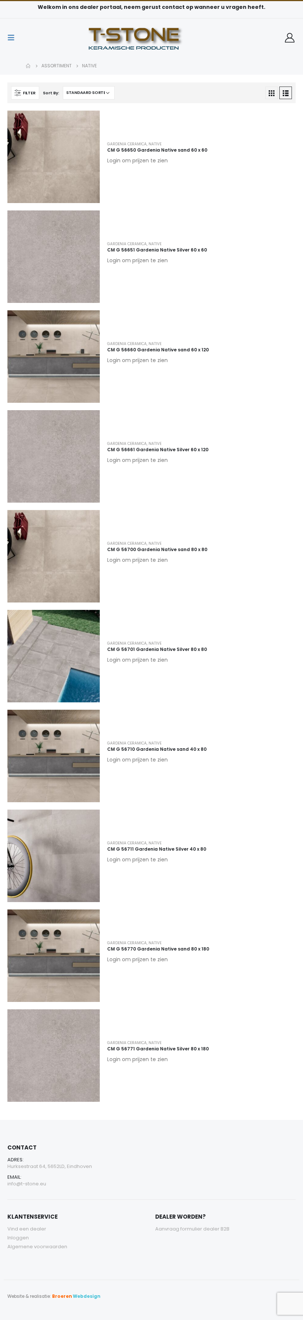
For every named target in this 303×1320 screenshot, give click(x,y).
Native (155, 144)
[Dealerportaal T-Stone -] (151, 38)
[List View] (285, 93)
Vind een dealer (26, 1228)
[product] (53, 157)
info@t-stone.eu (26, 1183)
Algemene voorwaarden (37, 1246)
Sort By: (51, 93)
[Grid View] (271, 93)
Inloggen (18, 1237)
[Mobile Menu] (13, 37)
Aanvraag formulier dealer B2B (192, 1228)
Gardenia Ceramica (127, 144)
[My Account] (290, 38)
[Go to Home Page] (28, 65)
